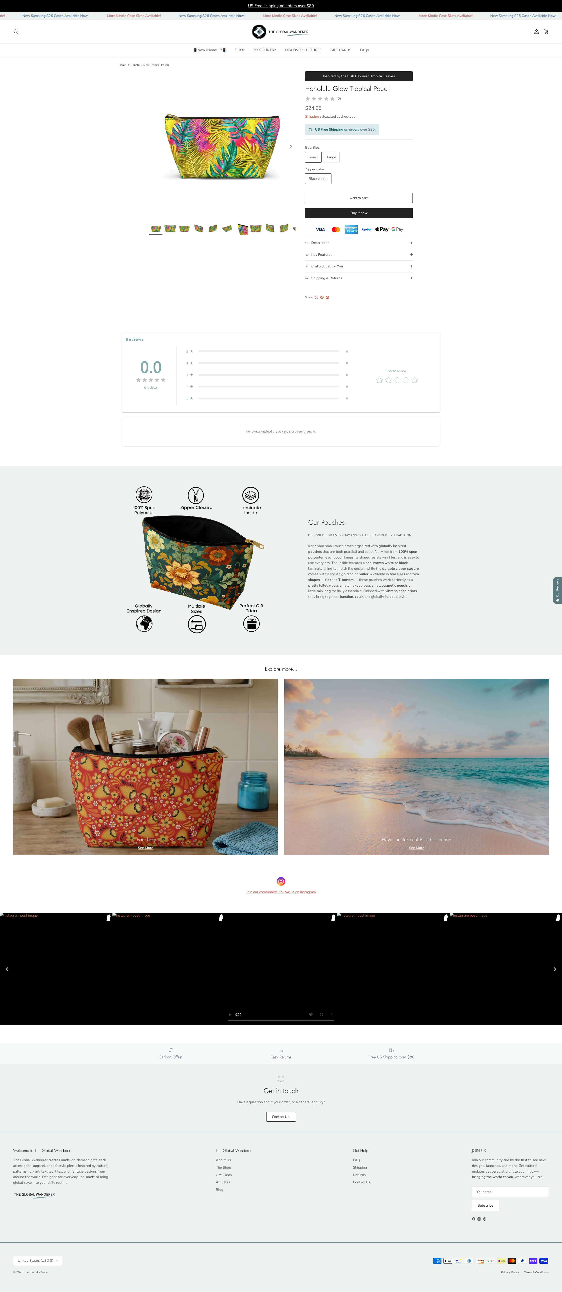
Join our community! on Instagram (281, 892)
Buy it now (359, 213)
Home (122, 65)
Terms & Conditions (536, 1272)
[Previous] (7, 969)
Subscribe (485, 1205)
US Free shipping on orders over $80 (281, 5)
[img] (320, 98)
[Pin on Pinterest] (327, 297)
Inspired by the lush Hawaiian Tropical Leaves (359, 76)
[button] (267, 351)
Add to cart (359, 198)
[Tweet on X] (316, 297)
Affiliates (223, 1182)
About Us (223, 1160)
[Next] (555, 969)
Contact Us (361, 1182)
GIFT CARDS (340, 50)
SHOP (240, 50)
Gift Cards (224, 1175)
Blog (219, 1189)
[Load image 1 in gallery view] (222, 144)
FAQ (356, 1160)
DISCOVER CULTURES (303, 50)
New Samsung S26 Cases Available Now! (146, 15)
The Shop (223, 1167)
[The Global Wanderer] (281, 32)
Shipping (312, 116)
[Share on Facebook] (322, 297)
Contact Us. (281, 1116)
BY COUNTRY (265, 50)
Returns (359, 1175)
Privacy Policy (510, 1272)
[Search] (15, 31)
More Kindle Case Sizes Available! (69, 15)
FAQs (364, 50)
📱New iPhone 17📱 (210, 50)
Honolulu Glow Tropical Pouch (149, 65)
